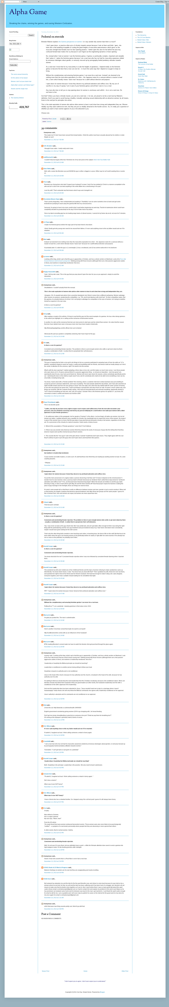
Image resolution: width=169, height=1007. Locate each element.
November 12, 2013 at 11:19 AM (54, 635)
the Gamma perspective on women (70, 42)
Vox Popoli (141, 51)
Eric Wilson (47, 726)
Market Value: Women (144, 42)
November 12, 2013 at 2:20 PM (54, 752)
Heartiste (141, 86)
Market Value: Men (143, 40)
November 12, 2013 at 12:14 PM (54, 720)
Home (85, 971)
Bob (45, 705)
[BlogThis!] (63, 119)
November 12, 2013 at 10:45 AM (54, 578)
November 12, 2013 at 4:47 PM (54, 787)
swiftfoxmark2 (48, 157)
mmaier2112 (48, 774)
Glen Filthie (47, 168)
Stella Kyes (47, 879)
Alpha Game (28, 12)
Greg (45, 314)
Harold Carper (48, 546)
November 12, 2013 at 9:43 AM (54, 279)
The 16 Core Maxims (143, 37)
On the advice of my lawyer (19, 78)
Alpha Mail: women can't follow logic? (22, 85)
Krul (45, 808)
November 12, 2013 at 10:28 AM (54, 496)
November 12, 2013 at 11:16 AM (54, 620)
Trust (45, 182)
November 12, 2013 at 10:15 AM (54, 444)
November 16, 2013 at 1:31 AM (54, 897)
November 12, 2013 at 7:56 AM (54, 139)
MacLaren (47, 615)
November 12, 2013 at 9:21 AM (54, 265)
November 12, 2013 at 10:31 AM (54, 507)
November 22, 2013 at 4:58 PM (54, 909)
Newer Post (45, 971)
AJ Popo (46, 222)
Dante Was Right (143, 76)
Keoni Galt (141, 74)
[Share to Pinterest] (70, 119)
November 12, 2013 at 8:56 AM (54, 233)
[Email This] (61, 119)
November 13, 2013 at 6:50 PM (54, 872)
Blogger (102, 992)
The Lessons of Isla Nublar (145, 64)
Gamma (49, 121)
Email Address (13, 59)
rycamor (46, 256)
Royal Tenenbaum (49, 402)
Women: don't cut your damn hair (21, 81)
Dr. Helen (141, 79)
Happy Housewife (49, 272)
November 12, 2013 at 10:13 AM (54, 396)
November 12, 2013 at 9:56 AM (54, 307)
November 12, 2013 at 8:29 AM (54, 193)
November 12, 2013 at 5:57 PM (54, 802)
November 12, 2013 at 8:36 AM (54, 216)
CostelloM (47, 741)
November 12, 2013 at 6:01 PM (54, 833)
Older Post (125, 971)
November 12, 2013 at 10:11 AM (54, 353)
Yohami (46, 502)
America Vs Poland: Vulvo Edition (147, 87)
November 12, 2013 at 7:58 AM (54, 151)
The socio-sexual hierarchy (19, 74)
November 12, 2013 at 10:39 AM (54, 540)
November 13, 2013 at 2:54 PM (54, 861)
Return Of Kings (143, 91)
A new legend (141, 53)
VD (45, 343)
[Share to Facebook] (68, 119)
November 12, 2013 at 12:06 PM (54, 699)
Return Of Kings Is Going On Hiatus (148, 93)
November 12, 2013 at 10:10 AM (54, 336)
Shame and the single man (19, 89)
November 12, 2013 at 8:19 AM (54, 176)
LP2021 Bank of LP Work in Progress (56, 867)
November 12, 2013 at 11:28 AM (54, 647)
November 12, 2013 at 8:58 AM (54, 250)
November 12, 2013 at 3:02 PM (54, 767)
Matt (45, 239)
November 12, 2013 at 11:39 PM (54, 850)
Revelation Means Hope (51, 199)
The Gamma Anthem (17, 98)
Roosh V (141, 67)
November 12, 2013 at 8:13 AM (54, 162)
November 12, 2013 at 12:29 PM (54, 735)
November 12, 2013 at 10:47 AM (54, 593)
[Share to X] (65, 119)
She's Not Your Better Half (102, 160)
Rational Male (142, 62)
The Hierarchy (141, 35)
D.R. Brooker (48, 146)
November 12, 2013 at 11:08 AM (54, 609)
